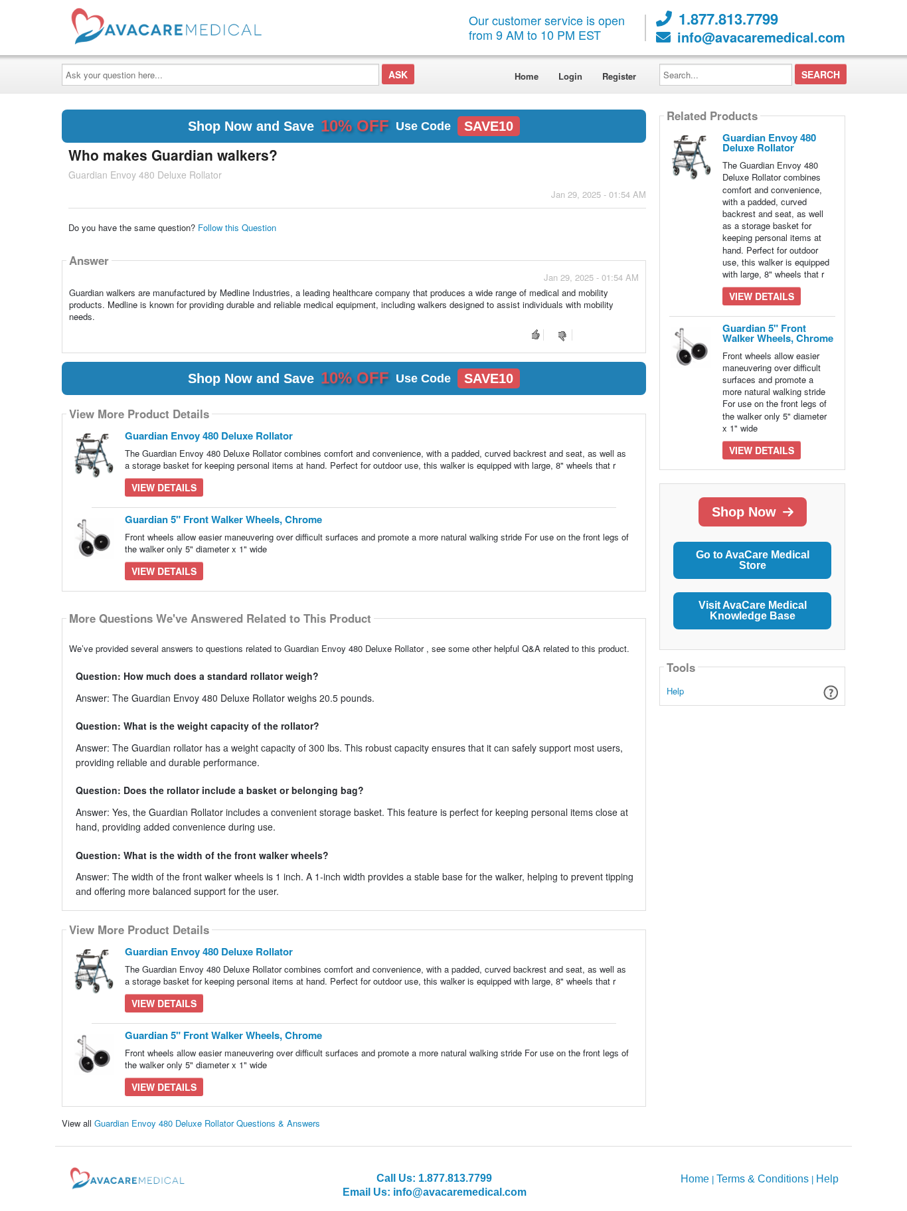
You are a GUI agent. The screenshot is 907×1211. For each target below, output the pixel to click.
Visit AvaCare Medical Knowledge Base (753, 610)
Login (570, 76)
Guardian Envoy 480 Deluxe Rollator (209, 435)
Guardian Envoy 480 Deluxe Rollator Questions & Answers (207, 1123)
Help (675, 691)
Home (526, 76)
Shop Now (744, 512)
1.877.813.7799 (728, 19)
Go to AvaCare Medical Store (752, 560)
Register (619, 76)
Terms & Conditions (762, 1178)
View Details (164, 487)
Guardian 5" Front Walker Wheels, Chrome (223, 519)
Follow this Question (237, 227)
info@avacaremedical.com (761, 37)
